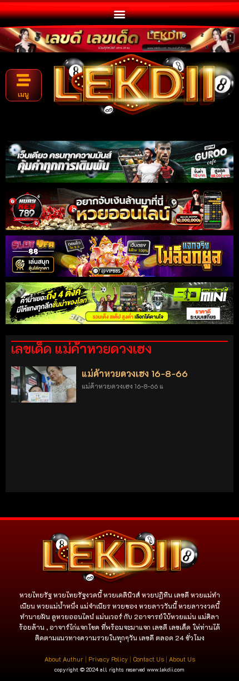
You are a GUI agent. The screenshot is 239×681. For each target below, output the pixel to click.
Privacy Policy (108, 659)
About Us (182, 659)
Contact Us (148, 659)
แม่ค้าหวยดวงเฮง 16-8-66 (135, 373)
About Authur (63, 659)
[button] (120, 13)
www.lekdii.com (166, 669)
